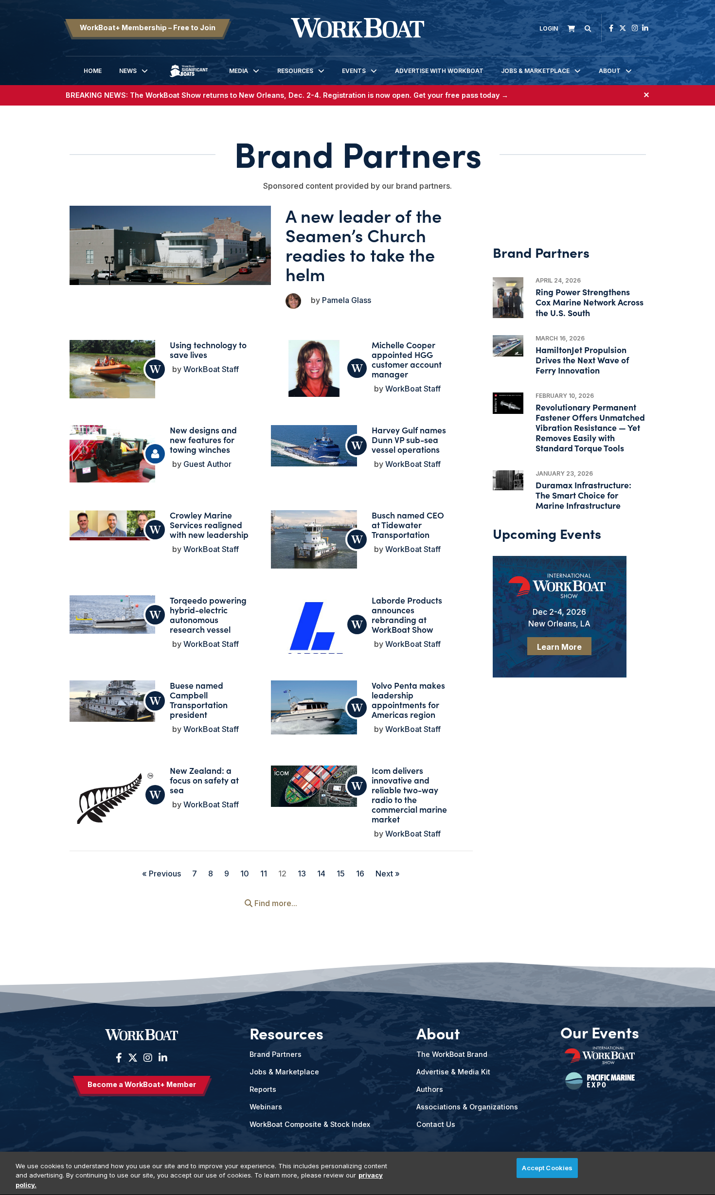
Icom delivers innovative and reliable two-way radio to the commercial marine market (409, 794)
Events (354, 70)
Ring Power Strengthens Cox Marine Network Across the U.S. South (590, 301)
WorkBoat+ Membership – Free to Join (147, 27)
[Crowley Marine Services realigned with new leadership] (112, 525)
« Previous (161, 873)
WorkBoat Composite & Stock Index (310, 1124)
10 (244, 873)
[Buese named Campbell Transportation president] (112, 700)
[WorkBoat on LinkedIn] (645, 28)
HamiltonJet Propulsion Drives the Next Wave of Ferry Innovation (582, 359)
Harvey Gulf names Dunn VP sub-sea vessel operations (409, 439)
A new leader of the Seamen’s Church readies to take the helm (364, 244)
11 (263, 873)
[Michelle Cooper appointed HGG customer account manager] (314, 368)
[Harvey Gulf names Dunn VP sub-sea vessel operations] (314, 445)
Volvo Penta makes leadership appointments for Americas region (408, 699)
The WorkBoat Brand (451, 1054)
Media (238, 70)
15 (341, 873)
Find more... (274, 903)
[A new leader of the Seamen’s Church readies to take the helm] (170, 245)
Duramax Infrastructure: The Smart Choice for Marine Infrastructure (583, 495)
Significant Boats (189, 78)
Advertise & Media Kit (453, 1072)
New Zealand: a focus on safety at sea (204, 780)
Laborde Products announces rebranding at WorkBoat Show (407, 614)
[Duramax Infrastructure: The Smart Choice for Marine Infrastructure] (508, 480)
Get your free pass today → (460, 95)
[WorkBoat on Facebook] (611, 28)
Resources (295, 70)
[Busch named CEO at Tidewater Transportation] (314, 542)
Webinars (266, 1107)
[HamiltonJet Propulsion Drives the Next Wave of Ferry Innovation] (508, 346)
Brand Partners (276, 1054)
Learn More (559, 647)
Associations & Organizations (467, 1107)
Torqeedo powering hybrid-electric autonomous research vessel (208, 614)
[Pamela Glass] (293, 301)
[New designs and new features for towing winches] (112, 453)
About (610, 70)
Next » (387, 873)
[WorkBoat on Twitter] (622, 28)
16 (360, 873)
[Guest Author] (155, 454)
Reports (263, 1089)
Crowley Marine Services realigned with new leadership (209, 524)
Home (93, 70)
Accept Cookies (547, 1168)
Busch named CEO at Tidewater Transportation (408, 524)
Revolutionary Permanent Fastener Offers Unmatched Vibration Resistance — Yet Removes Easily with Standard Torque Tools (590, 427)
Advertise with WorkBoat (439, 70)
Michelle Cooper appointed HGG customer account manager (407, 359)
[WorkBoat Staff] (155, 369)
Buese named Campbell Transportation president (199, 699)
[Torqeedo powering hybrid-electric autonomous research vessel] (112, 614)
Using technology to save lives (208, 349)
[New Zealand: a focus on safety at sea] (112, 807)
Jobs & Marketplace (535, 70)
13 (302, 873)
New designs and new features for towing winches (203, 439)
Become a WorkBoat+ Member (142, 1084)
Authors (429, 1089)
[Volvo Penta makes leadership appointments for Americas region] (314, 707)
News (128, 70)
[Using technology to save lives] (112, 370)
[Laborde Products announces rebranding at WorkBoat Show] (314, 638)
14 (321, 873)
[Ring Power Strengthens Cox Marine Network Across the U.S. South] (508, 297)
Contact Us (435, 1124)
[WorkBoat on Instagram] (635, 28)
